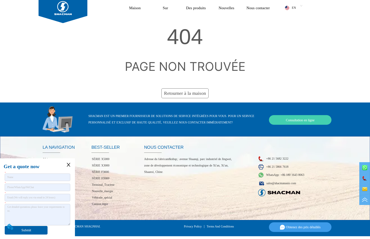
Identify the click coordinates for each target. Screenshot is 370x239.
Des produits (196, 8)
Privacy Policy (193, 226)
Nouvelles (226, 8)
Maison (135, 8)
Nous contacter (258, 8)
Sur (165, 8)
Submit (26, 230)
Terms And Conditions (220, 226)
